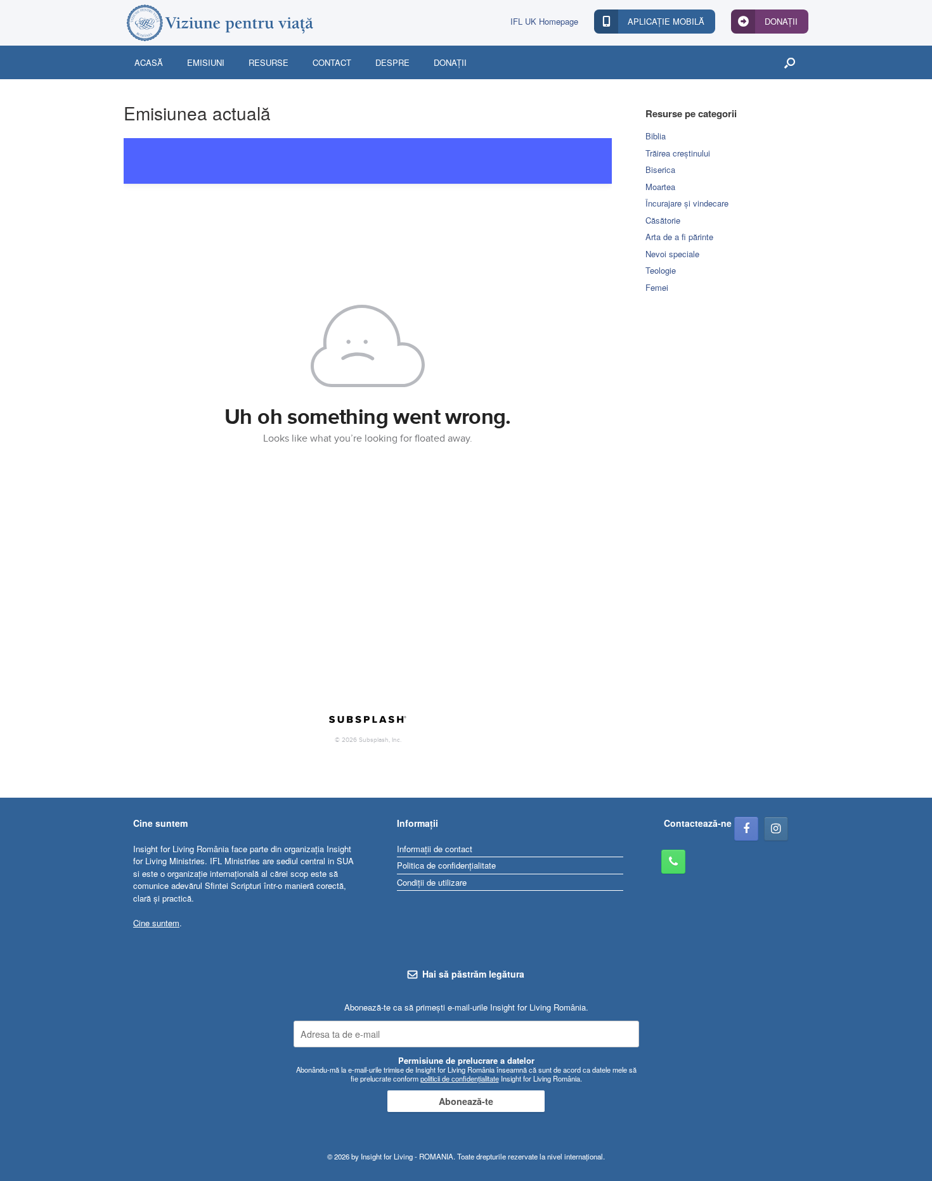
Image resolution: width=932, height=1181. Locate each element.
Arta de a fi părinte (679, 237)
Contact (332, 62)
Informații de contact (434, 849)
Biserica (660, 169)
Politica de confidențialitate (446, 865)
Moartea (660, 187)
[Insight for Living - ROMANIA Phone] (673, 862)
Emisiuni (205, 62)
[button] (789, 62)
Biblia (655, 136)
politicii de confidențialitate (459, 1078)
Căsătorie (662, 220)
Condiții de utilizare (432, 882)
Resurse (268, 62)
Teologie (660, 270)
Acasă (148, 62)
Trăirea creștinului (677, 153)
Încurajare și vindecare (686, 203)
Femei (656, 287)
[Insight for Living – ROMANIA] (219, 22)
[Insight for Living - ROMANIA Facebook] (746, 829)
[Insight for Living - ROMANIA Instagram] (776, 829)
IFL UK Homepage (544, 21)
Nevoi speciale (672, 254)
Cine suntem (156, 923)
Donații (450, 62)
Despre (392, 62)
